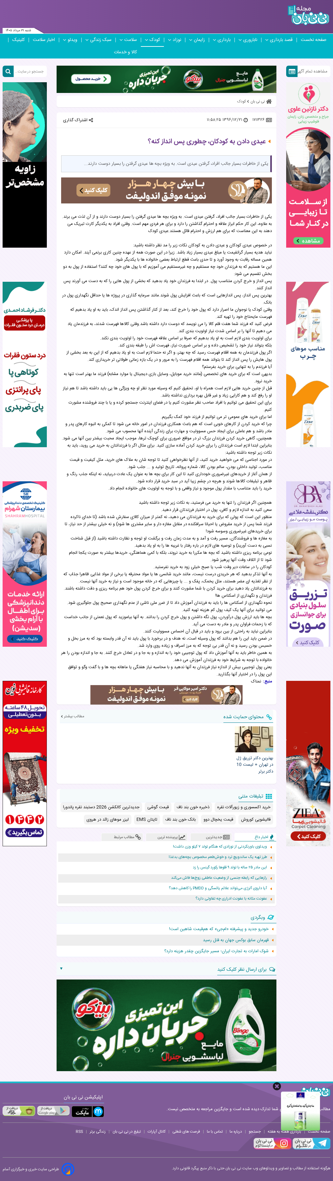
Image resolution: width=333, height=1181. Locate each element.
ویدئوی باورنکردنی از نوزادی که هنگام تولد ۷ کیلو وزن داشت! (220, 847)
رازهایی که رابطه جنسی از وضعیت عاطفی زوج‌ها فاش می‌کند (219, 878)
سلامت (130, 40)
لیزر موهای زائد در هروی (108, 819)
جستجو (255, 1131)
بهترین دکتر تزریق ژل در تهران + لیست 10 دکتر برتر (254, 765)
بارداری (224, 40)
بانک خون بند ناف (180, 819)
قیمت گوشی (158, 807)
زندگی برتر (98, 1131)
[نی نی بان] (308, 15)
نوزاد (177, 40)
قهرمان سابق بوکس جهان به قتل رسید (236, 940)
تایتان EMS (147, 819)
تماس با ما (215, 1131)
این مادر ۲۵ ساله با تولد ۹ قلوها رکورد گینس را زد (230, 867)
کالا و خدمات (125, 52)
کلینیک (18, 40)
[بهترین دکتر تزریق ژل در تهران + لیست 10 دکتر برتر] (254, 739)
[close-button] (277, 1086)
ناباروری (250, 40)
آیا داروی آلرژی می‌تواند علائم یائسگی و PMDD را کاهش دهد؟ (218, 888)
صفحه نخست (313, 40)
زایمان (199, 40)
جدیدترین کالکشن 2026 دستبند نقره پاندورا (101, 807)
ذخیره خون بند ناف (193, 807)
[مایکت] (88, 1111)
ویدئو (72, 40)
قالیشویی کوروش (256, 819)
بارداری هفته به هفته (284, 1131)
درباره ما (236, 1131)
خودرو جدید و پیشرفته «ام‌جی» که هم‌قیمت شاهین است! (219, 929)
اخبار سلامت (44, 40)
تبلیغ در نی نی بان (127, 1131)
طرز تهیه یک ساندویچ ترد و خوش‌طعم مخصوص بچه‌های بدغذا (218, 857)
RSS (79, 1131)
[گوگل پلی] (53, 1111)
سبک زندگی (101, 40)
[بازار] (19, 1111)
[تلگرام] (310, 1148)
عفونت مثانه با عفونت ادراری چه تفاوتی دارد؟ (231, 899)
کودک (155, 40)
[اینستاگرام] (272, 1148)
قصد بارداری (281, 40)
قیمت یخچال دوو (218, 819)
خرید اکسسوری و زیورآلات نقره (244, 807)
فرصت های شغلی (186, 1131)
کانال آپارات (157, 1131)
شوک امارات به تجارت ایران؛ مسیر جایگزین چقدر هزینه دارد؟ (216, 951)
